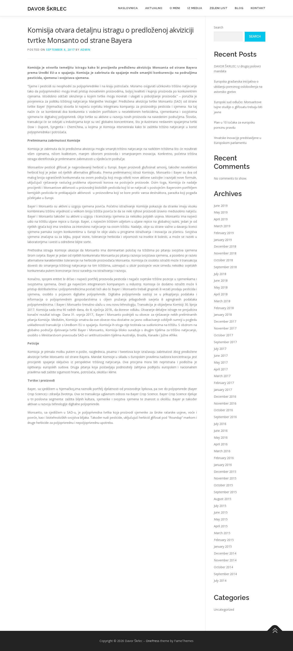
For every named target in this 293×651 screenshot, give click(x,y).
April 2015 (221, 526)
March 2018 (222, 301)
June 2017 (221, 355)
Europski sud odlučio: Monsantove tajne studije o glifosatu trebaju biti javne (238, 107)
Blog (239, 8)
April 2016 (221, 444)
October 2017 (223, 335)
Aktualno (153, 8)
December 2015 (225, 472)
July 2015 (220, 506)
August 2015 (222, 499)
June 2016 (221, 431)
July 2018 (220, 274)
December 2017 (225, 321)
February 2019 (224, 233)
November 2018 (225, 253)
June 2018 (221, 280)
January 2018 (223, 315)
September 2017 (225, 342)
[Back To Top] (274, 631)
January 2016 (223, 465)
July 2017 (220, 349)
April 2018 (221, 294)
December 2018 (225, 246)
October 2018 (223, 260)
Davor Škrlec (47, 9)
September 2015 (225, 492)
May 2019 (221, 212)
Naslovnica (128, 8)
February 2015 (224, 540)
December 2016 (225, 396)
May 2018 (221, 287)
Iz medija (194, 8)
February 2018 (224, 308)
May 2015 (221, 519)
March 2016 (222, 451)
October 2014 (223, 567)
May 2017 (221, 362)
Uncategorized (224, 609)
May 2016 (221, 437)
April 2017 (221, 369)
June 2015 (221, 512)
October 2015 (223, 485)
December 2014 (225, 553)
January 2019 (223, 240)
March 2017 (222, 376)
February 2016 (224, 458)
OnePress (152, 641)
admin (85, 49)
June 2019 (221, 206)
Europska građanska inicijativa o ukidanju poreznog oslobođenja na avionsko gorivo (238, 86)
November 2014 (225, 560)
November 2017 (225, 328)
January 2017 (223, 390)
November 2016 (225, 403)
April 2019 (221, 219)
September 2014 (225, 574)
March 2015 (222, 533)
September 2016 (225, 417)
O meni (175, 8)
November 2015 (225, 478)
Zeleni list (219, 8)
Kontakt (258, 8)
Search (218, 27)
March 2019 (222, 226)
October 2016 (223, 410)
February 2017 (224, 383)
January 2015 (223, 546)
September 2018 (225, 267)
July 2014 (220, 580)
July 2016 (220, 424)
